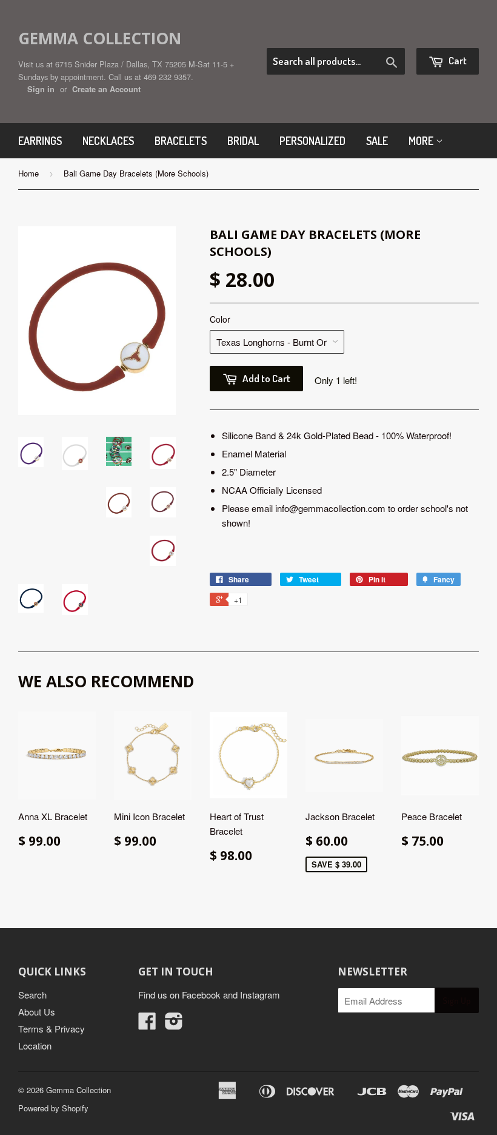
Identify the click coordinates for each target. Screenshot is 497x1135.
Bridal (243, 140)
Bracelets (181, 140)
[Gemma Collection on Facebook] (147, 1024)
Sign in (41, 89)
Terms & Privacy (51, 1028)
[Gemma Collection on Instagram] (174, 1024)
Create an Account (106, 89)
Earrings (40, 140)
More (422, 140)
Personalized (312, 140)
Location (35, 1045)
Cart (457, 60)
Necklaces (108, 140)
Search (32, 994)
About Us (36, 1011)
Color (220, 319)
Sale (377, 140)
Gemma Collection (99, 38)
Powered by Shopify (53, 1108)
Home (28, 173)
